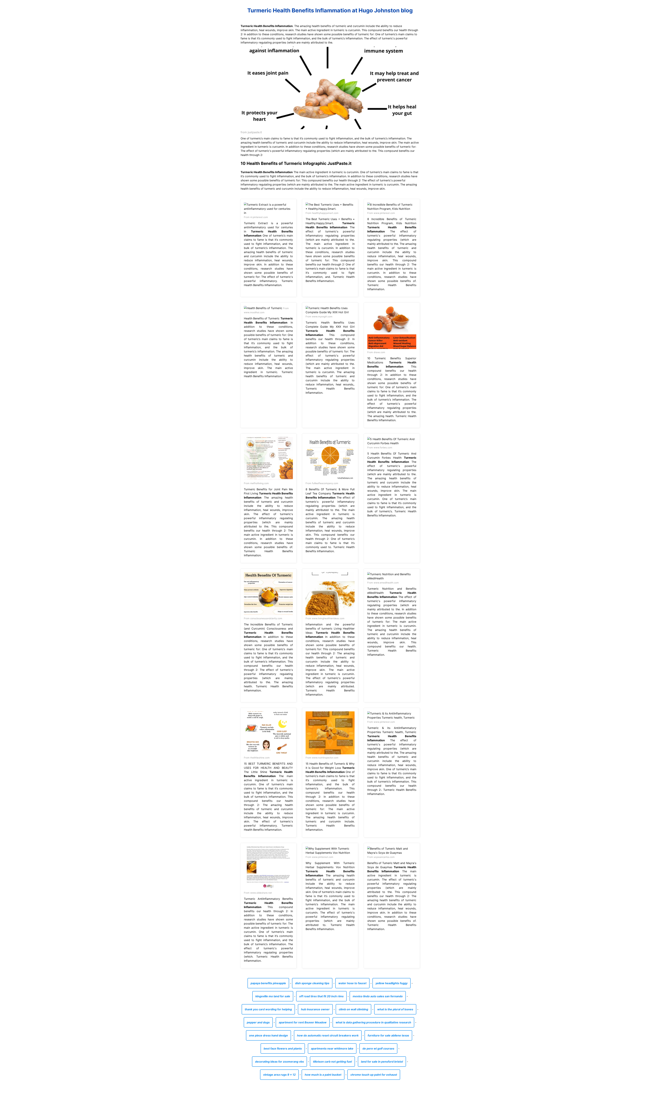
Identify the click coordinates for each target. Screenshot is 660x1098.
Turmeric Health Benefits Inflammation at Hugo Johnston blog (330, 10)
